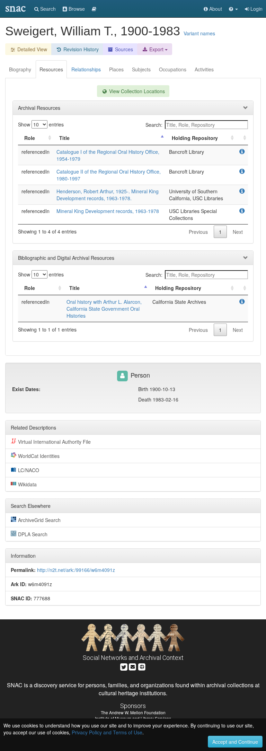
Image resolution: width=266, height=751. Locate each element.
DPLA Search (32, 534)
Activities (204, 69)
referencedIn (35, 151)
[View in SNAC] (242, 151)
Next (238, 231)
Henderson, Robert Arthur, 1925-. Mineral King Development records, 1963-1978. (107, 195)
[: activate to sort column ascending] (242, 138)
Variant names (199, 33)
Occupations (172, 69)
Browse (76, 8)
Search (47, 8)
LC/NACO (28, 470)
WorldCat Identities (39, 455)
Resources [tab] (51, 69)
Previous (198, 231)
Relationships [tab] (86, 69)
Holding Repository (195, 137)
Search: (153, 124)
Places (116, 69)
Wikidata (27, 484)
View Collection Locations (136, 91)
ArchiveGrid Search (39, 519)
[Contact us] (132, 666)
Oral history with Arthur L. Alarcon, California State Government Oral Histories (104, 308)
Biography (20, 69)
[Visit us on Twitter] (123, 666)
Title (64, 137)
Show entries (41, 124)
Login (256, 8)
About (215, 8)
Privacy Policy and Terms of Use (107, 732)
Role (29, 137)
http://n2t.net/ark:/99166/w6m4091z (76, 569)
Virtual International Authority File (54, 441)
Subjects (141, 69)
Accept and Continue (235, 741)
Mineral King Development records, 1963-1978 (107, 210)
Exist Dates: (26, 389)
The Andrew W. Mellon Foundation (133, 712)
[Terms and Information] (142, 666)
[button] (233, 8)
